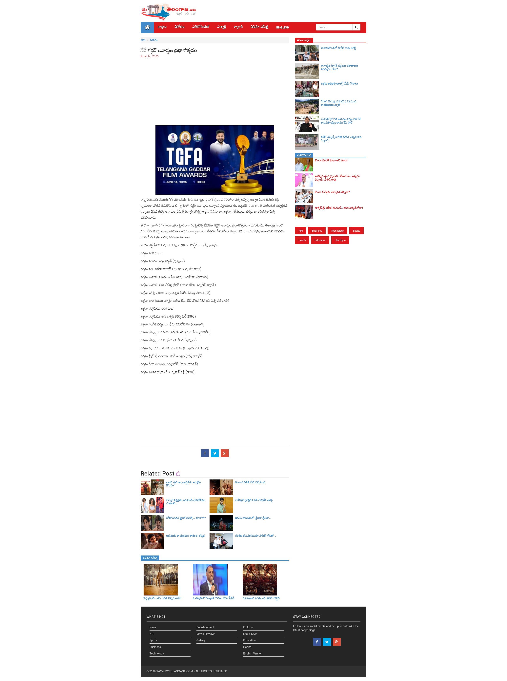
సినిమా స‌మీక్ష (259, 27)
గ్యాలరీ (238, 27)
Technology (337, 230)
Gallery (200, 640)
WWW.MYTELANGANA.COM (174, 671)
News (153, 627)
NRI (300, 230)
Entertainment (205, 627)
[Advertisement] (215, 89)
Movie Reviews (205, 634)
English (282, 27)
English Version (252, 653)
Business (317, 230)
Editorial (248, 627)
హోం (143, 40)
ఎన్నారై (221, 27)
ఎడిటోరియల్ (201, 27)
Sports (356, 230)
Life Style (340, 240)
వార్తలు (162, 27)
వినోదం (180, 27)
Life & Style (250, 634)
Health (302, 240)
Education (320, 240)
